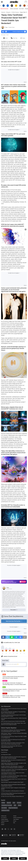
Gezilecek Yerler (5, 810)
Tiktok (19, 805)
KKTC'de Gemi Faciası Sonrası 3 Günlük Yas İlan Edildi (13, 721)
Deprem (9, 802)
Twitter (3, 802)
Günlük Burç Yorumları (7, 805)
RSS (14, 822)
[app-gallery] (21, 835)
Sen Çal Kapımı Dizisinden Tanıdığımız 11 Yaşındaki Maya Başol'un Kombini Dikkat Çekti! (14, 683)
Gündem (5, 693)
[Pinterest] (14, 829)
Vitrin (4, 674)
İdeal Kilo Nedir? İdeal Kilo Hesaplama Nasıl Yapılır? (12, 782)
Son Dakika (4, 807)
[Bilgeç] (24, 5)
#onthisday (4, 191)
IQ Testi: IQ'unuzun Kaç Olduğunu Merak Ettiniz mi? (12, 796)
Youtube (19, 802)
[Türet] (20, 5)
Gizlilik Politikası (4, 819)
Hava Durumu (4, 752)
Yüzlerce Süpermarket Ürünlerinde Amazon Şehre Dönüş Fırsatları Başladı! (13, 677)
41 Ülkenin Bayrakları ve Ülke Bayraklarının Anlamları (12, 790)
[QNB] (16, 5)
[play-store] (13, 835)
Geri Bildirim (4, 817)
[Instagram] (2, 829)
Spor (4, 687)
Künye (14, 821)
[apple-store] (5, 835)
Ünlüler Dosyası (15, 12)
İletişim (2, 824)
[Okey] (8, 5)
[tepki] (2, 650)
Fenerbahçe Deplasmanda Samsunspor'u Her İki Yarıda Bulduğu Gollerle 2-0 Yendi (14, 690)
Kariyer (14, 815)
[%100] (12, 5)
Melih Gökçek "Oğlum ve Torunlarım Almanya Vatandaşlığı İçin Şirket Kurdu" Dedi (14, 696)
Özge (10, 27)
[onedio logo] (13, 844)
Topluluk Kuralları (5, 821)
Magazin (8, 12)
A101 (15, 805)
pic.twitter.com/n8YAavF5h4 (9, 200)
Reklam (2, 822)
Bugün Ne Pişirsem (13, 807)
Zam (14, 802)
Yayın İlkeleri (16, 819)
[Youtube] (11, 829)
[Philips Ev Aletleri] (3, 5)
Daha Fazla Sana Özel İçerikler (13, 621)
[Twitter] (8, 829)
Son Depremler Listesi (6, 754)
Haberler (3, 12)
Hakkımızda (3, 815)
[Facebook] (5, 829)
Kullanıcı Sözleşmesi (17, 817)
